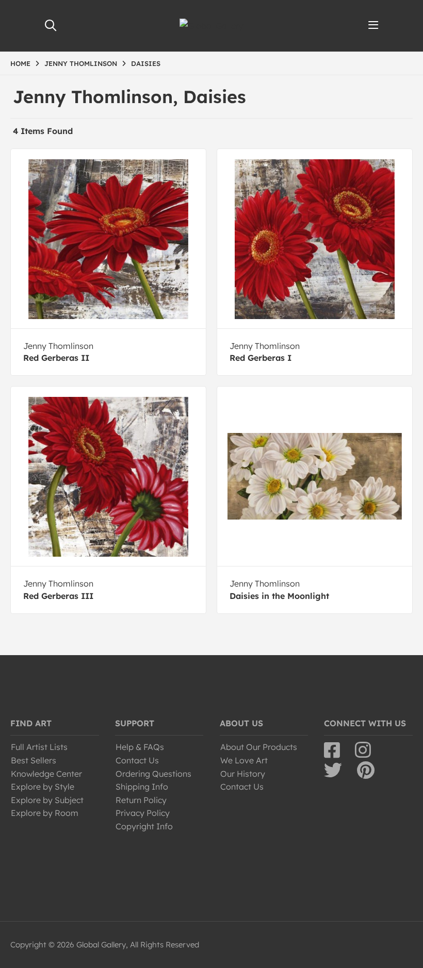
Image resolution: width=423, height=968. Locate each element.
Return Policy (141, 800)
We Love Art (244, 760)
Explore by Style (42, 786)
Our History (242, 774)
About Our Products (258, 747)
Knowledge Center (46, 774)
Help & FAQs (140, 747)
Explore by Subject (47, 800)
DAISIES (145, 63)
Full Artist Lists (39, 747)
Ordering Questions (153, 774)
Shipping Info (142, 786)
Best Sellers (33, 760)
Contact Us (137, 760)
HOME (20, 63)
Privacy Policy (143, 813)
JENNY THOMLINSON (80, 63)
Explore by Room (44, 813)
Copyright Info (144, 826)
